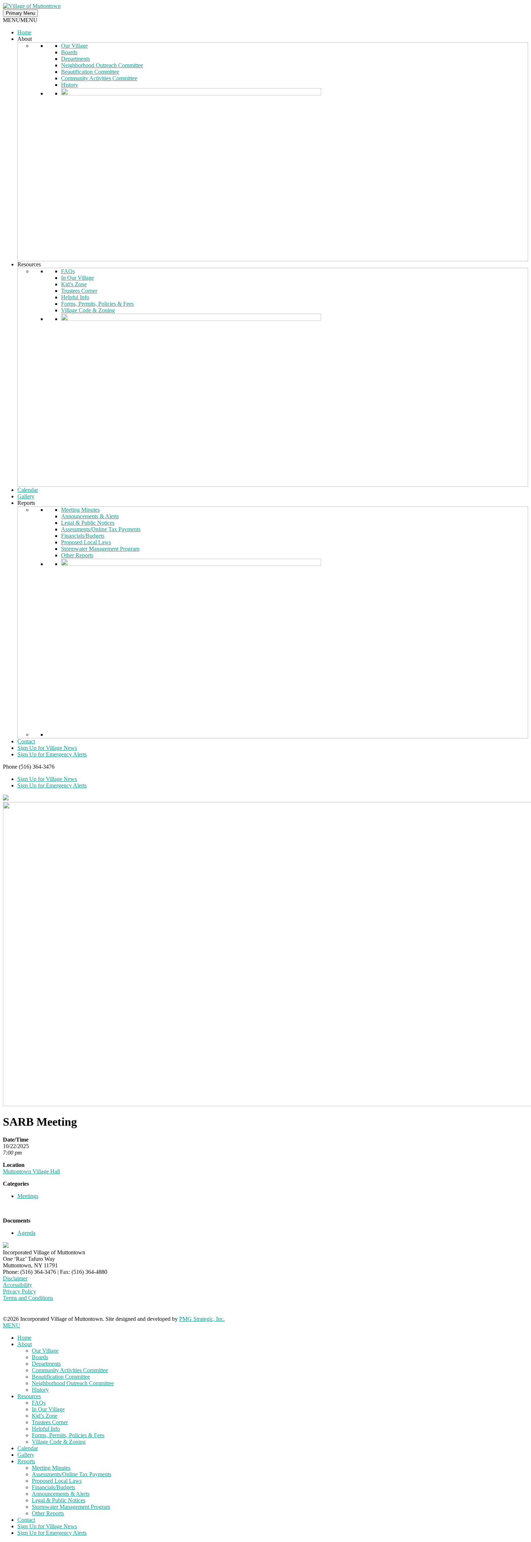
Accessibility (17, 1285)
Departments (75, 59)
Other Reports (77, 555)
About (24, 1344)
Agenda (26, 1233)
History (69, 85)
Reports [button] (26, 503)
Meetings (27, 1196)
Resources (29, 1396)
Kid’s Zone (74, 284)
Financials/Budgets (82, 536)
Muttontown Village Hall (31, 1171)
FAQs (68, 271)
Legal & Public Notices (88, 523)
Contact (26, 741)
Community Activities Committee (99, 78)
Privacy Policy (19, 1291)
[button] (20, 20)
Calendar (27, 490)
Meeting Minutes (80, 510)
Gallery (25, 496)
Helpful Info (75, 297)
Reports (26, 1461)
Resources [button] (29, 264)
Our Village (74, 46)
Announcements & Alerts (90, 516)
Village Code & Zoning (88, 310)
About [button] (24, 39)
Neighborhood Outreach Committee (102, 65)
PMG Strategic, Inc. (202, 1319)
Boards (69, 52)
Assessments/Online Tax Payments (101, 529)
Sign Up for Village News (47, 748)
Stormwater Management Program (100, 549)
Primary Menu (20, 13)
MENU (11, 1325)
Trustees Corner (79, 291)
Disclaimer (15, 1278)
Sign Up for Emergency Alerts (52, 754)
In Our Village (77, 278)
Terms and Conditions (28, 1298)
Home (24, 32)
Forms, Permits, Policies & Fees (97, 304)
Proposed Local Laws (86, 542)
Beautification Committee (90, 72)
